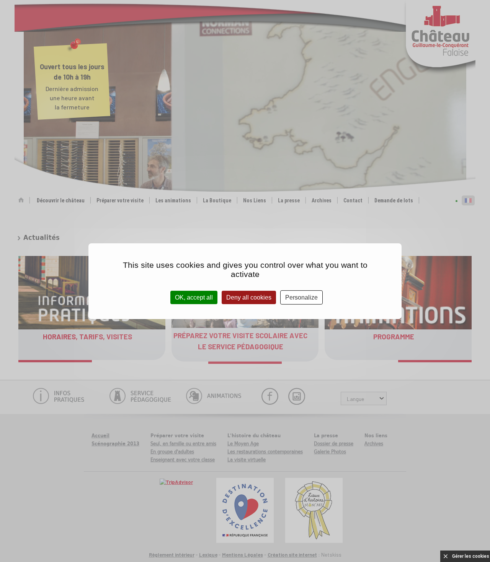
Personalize (301, 297)
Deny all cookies (248, 297)
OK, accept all (194, 297)
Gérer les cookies (470, 556)
